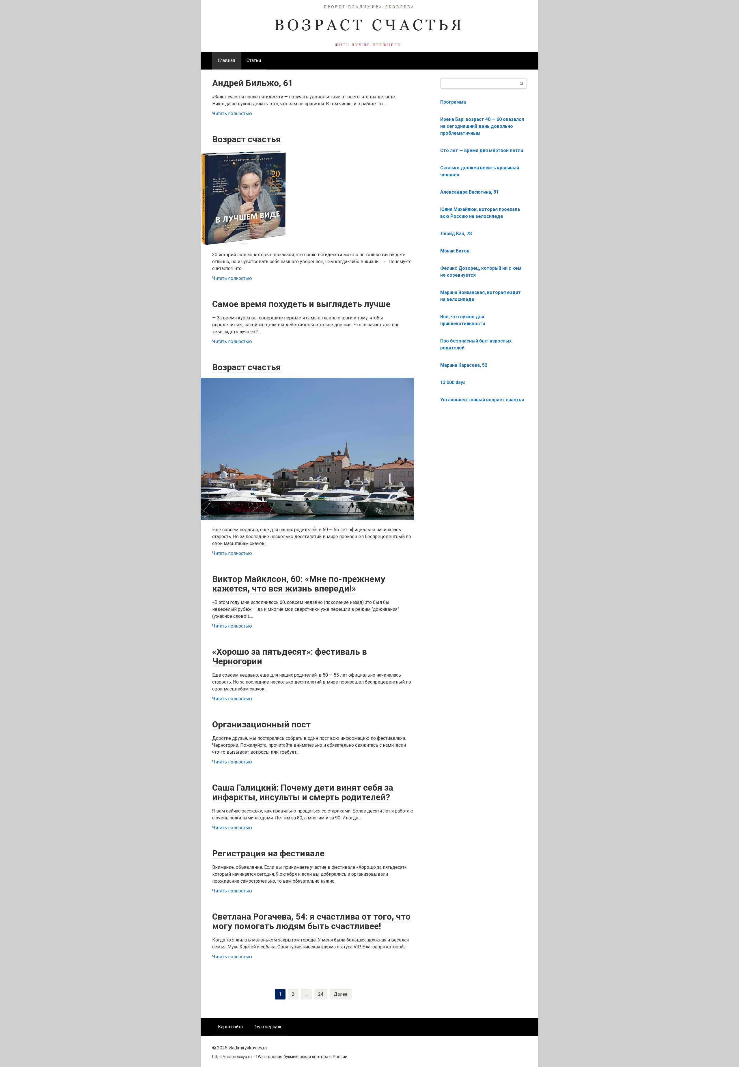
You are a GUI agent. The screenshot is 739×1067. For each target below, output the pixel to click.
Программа (453, 102)
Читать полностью (232, 113)
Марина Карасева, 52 (463, 365)
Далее (341, 994)
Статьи (254, 60)
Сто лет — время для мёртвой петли (481, 150)
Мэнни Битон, (455, 251)
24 (320, 994)
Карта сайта (230, 1026)
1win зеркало (268, 1026)
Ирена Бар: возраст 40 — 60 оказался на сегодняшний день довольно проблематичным (482, 126)
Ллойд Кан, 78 (456, 233)
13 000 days (453, 382)
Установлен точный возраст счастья (482, 400)
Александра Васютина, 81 (469, 192)
